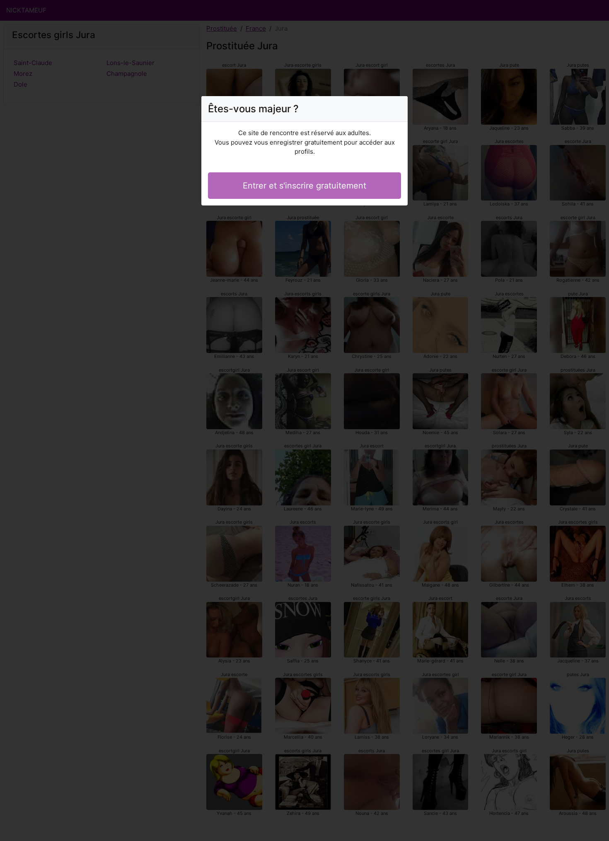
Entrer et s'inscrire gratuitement (304, 186)
